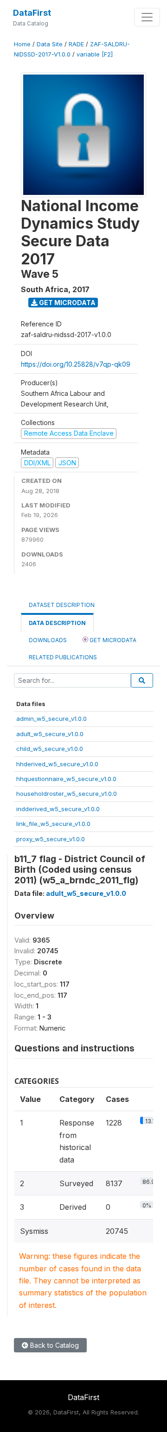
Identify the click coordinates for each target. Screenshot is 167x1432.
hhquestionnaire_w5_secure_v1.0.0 (66, 778)
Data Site (50, 44)
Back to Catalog (53, 1345)
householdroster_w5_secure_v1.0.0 (66, 793)
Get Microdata (67, 302)
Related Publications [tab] (63, 657)
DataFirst (32, 13)
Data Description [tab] (57, 622)
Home (22, 44)
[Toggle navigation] (147, 17)
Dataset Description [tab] (62, 604)
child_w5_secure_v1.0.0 (49, 748)
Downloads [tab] (48, 640)
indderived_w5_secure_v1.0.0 (58, 809)
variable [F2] (95, 54)
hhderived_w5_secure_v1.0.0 (57, 764)
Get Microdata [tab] (112, 640)
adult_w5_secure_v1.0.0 (50, 734)
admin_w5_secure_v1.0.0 (51, 718)
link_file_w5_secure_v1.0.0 (53, 823)
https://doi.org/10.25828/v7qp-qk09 (75, 364)
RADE (76, 44)
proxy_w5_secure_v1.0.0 (50, 839)
